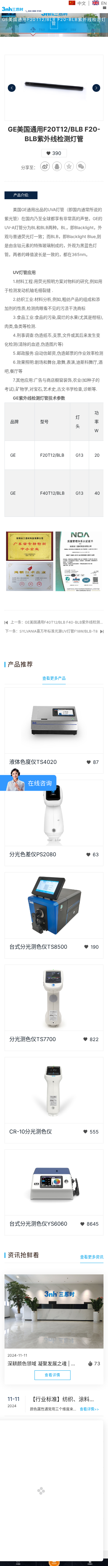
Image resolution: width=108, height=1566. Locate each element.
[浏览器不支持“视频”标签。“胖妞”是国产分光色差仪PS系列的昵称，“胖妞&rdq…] (54, 813)
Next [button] (96, 88)
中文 (81, 3)
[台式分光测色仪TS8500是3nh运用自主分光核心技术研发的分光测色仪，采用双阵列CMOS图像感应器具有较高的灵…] (54, 905)
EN (104, 3)
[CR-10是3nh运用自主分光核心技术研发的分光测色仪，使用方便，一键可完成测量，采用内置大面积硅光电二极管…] (54, 1090)
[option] (54, 88)
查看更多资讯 (92, 1256)
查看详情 (52, 1375)
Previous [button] (12, 88)
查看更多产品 (54, 678)
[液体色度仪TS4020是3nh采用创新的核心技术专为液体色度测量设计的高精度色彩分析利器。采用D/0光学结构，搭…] (54, 720)
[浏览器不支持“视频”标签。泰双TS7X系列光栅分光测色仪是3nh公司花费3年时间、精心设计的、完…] (54, 998)
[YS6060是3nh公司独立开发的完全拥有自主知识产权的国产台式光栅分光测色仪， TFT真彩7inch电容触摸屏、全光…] (54, 1182)
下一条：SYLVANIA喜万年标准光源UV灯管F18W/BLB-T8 (51, 631)
